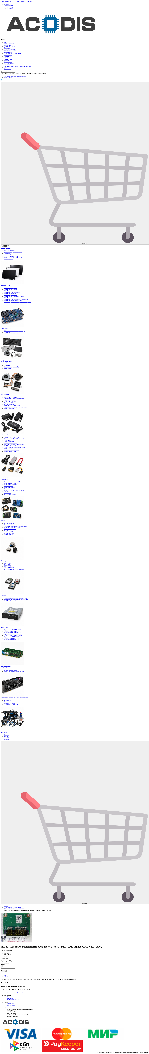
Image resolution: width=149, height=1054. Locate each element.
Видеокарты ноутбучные (10, 670)
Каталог (5, 246)
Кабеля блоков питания (10, 401)
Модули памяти (8, 62)
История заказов (11, 1005)
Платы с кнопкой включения (11, 483)
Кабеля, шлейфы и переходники (12, 53)
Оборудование (7, 700)
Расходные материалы (9, 703)
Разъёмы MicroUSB (9, 533)
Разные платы (7, 493)
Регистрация (10, 8)
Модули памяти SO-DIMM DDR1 (12, 629)
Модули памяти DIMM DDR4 (11, 639)
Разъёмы (6, 57)
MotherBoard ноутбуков (10, 293)
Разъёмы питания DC (9, 404)
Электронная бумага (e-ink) (11, 256)
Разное (5, 67)
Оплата (6, 736)
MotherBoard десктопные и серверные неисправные (17, 302)
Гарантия (6, 737)
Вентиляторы (7, 365)
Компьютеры (7, 69)
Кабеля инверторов (9, 441)
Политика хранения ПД (13, 999)
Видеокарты (7, 64)
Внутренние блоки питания (11, 400)
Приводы (6, 60)
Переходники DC (8, 403)
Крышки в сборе (8, 254)
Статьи (9, 996)
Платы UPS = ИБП (9, 408)
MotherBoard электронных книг (12, 292)
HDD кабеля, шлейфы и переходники (14, 444)
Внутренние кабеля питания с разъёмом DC (15, 407)
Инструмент (7, 701)
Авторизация (10, 7)
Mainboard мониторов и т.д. (11, 288)
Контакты (6, 739)
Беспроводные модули (10, 494)
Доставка (6, 735)
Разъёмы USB (7, 530)
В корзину (3, 970)
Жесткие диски (8, 59)
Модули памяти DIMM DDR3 (11, 638)
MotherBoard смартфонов (10, 289)
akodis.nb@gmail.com (28, 1)
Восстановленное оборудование (12, 704)
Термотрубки (7, 368)
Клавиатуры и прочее (9, 46)
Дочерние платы (8, 56)
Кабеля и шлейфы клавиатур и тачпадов (14, 331)
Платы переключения (9, 487)
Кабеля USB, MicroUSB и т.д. (11, 450)
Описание (6, 975)
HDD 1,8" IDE (7, 563)
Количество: (4, 964)
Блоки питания (8, 52)
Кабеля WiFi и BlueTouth (10, 443)
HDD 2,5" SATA (8, 566)
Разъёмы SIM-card (8, 534)
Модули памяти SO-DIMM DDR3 (12, 632)
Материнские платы (9, 45)
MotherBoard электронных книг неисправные (16, 299)
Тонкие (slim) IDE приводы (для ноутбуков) (15, 598)
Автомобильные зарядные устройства (14, 398)
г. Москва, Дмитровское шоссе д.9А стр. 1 (12, 1)
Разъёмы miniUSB (8, 531)
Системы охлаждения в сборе (11, 367)
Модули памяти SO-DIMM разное (13, 635)
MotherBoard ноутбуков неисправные (13, 300)
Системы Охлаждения (10, 50)
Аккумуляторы (8, 55)
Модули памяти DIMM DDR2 (11, 636)
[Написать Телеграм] (1, 80)
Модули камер (7, 488)
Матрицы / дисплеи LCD (10, 250)
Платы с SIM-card (8, 486)
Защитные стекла (8, 259)
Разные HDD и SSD (9, 567)
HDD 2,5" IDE (7, 565)
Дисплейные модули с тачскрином (13, 252)
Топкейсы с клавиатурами (11, 333)
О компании (4, 992)
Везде (5, 42)
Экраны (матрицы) (9, 43)
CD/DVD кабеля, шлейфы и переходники (15, 445)
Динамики (6, 491)
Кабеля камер (7, 440)
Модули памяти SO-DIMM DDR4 (12, 634)
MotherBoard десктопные (10, 295)
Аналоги (6, 976)
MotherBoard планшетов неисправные (14, 297)
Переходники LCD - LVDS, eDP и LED (14, 257)
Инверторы (7, 48)
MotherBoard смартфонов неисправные (14, 296)
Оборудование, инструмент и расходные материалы (17, 66)
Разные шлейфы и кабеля (10, 451)
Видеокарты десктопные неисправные (14, 671)
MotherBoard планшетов (10, 290)
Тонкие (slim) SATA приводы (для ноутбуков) (16, 599)
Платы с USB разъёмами (10, 484)
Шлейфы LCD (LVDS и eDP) (11, 437)
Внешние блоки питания (10, 397)
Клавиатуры (7, 332)
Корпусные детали (9, 63)
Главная (6, 906)
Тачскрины (7, 253)
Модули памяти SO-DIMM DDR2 (12, 631)
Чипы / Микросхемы (9, 49)
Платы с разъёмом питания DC (12, 405)
